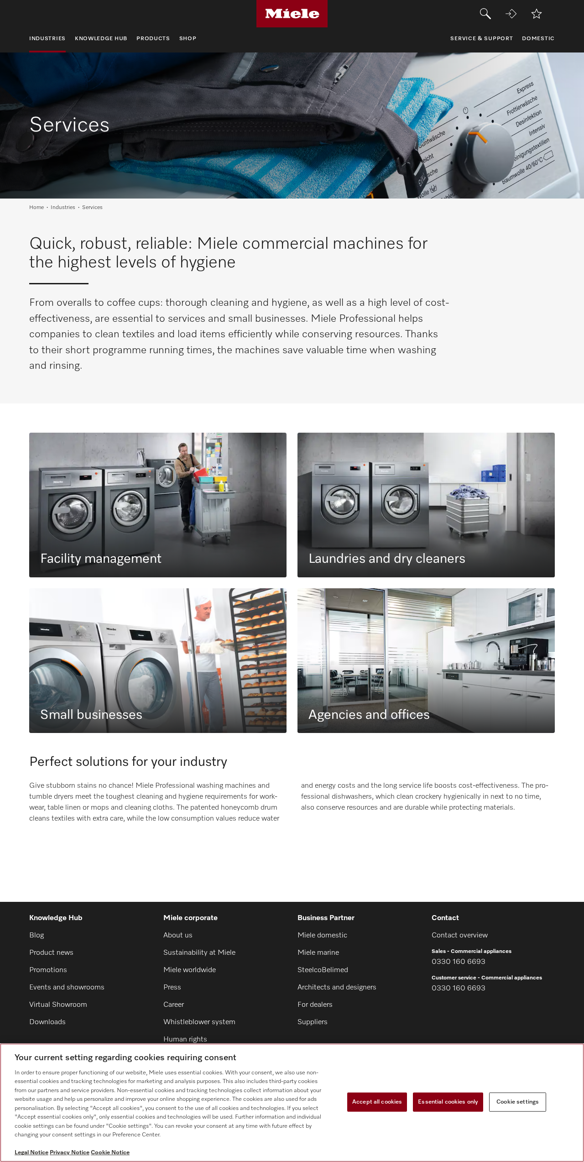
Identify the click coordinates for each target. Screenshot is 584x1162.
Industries (63, 207)
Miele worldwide (189, 970)
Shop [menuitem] (188, 39)
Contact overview (460, 935)
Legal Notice (31, 1153)
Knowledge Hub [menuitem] (101, 39)
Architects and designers (336, 987)
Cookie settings (517, 1102)
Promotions (48, 970)
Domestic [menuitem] (538, 39)
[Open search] (485, 13)
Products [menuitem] (153, 39)
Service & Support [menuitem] (481, 39)
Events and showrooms (66, 987)
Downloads (47, 1022)
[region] (292, 1102)
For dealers (315, 1005)
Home (36, 207)
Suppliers (312, 1022)
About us (178, 935)
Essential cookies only (448, 1102)
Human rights (185, 1039)
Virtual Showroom (58, 1005)
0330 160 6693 (458, 962)
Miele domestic (322, 935)
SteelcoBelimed (322, 970)
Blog (36, 935)
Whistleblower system (199, 1022)
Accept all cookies (377, 1102)
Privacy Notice (69, 1153)
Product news (51, 953)
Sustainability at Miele (199, 953)
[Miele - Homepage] (292, 13)
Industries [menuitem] (47, 39)
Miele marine (318, 953)
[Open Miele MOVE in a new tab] (511, 13)
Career (173, 1005)
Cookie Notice (110, 1153)
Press (172, 987)
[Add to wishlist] (536, 13)
